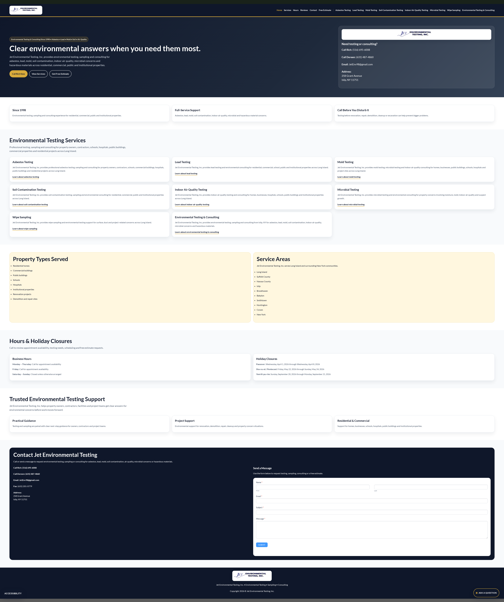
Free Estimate (325, 10)
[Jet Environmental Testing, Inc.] (25, 10)
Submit (261, 545)
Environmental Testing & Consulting (478, 10)
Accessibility (13, 593)
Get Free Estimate (60, 74)
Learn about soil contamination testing (30, 204)
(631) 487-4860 (365, 57)
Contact (313, 10)
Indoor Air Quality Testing (416, 10)
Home (279, 10)
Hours (296, 10)
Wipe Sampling (453, 10)
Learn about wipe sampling (24, 228)
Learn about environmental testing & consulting (197, 232)
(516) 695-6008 (361, 49)
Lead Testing (358, 10)
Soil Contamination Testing (391, 10)
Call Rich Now (18, 74)
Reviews (304, 10)
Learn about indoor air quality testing (192, 204)
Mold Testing (371, 10)
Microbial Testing (437, 10)
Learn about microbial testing (350, 204)
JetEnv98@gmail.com (361, 64)
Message (260, 519)
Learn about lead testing (186, 173)
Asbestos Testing (343, 10)
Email (259, 496)
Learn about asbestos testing (25, 177)
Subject (260, 507)
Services (287, 10)
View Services (38, 74)
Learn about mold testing (348, 177)
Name (259, 482)
